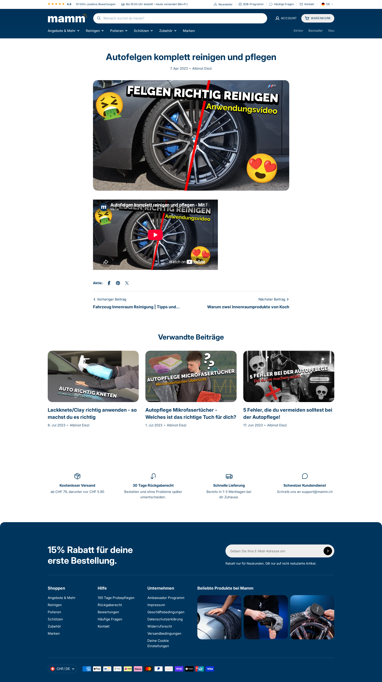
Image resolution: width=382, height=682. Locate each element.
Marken (189, 30)
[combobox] (180, 18)
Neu (331, 30)
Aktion (298, 30)
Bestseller (315, 30)
